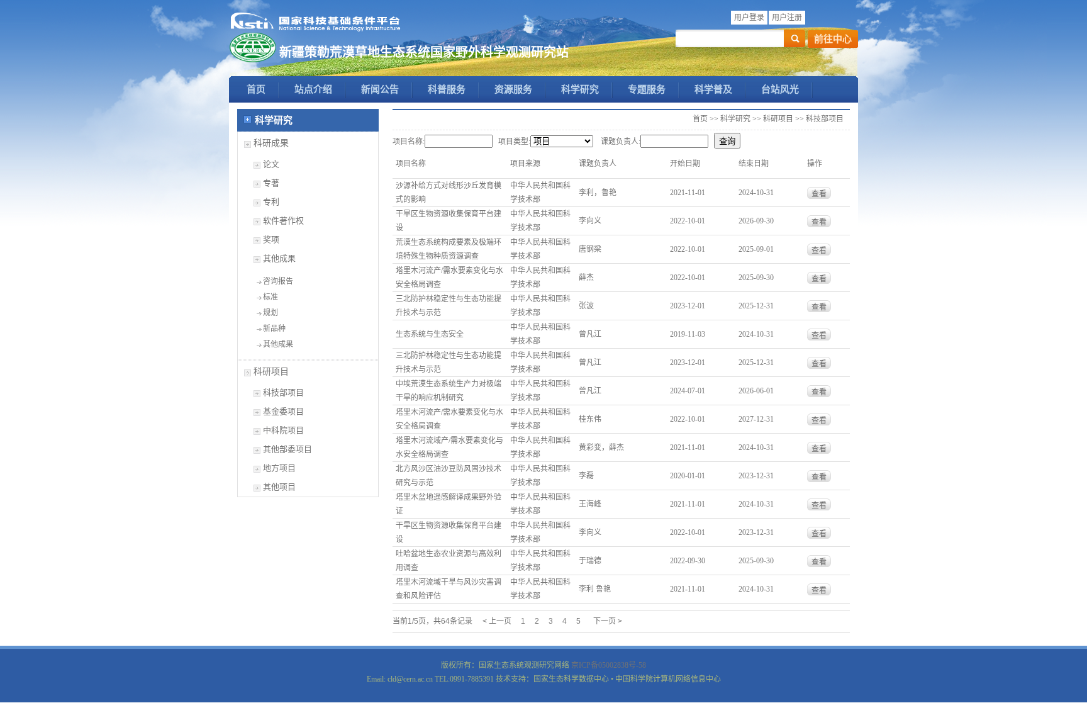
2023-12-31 (756, 475)
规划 (270, 312)
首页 (256, 89)
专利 (271, 201)
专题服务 (647, 89)
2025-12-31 (756, 305)
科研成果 (271, 143)
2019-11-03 (687, 334)
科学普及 (713, 89)
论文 (271, 164)
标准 (270, 297)
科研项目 (271, 371)
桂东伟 (590, 419)
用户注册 (787, 17)
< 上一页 (496, 621)
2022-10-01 (687, 221)
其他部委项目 (287, 449)
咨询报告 (278, 281)
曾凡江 (590, 334)
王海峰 (590, 504)
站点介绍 (313, 89)
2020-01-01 (687, 475)
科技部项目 (283, 392)
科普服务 (446, 89)
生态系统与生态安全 (430, 334)
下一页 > (607, 621)
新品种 (274, 328)
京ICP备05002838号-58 (608, 665)
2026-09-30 (756, 221)
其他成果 (279, 258)
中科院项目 (283, 430)
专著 (271, 183)
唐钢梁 (590, 249)
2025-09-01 (756, 249)
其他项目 (279, 487)
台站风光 (780, 89)
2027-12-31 (756, 419)
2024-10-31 (756, 192)
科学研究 (580, 89)
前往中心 (833, 39)
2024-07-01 (687, 390)
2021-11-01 (687, 192)
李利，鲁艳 (597, 192)
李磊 (586, 475)
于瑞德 (590, 560)
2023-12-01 (687, 305)
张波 (586, 305)
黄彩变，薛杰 (601, 447)
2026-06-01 (756, 390)
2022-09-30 (687, 560)
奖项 (271, 239)
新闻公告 (380, 89)
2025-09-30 (756, 277)
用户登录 (749, 17)
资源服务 (513, 89)
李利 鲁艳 (595, 589)
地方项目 (279, 468)
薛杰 (586, 277)
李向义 (590, 221)
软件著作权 (283, 220)
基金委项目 (283, 411)
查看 (819, 193)
